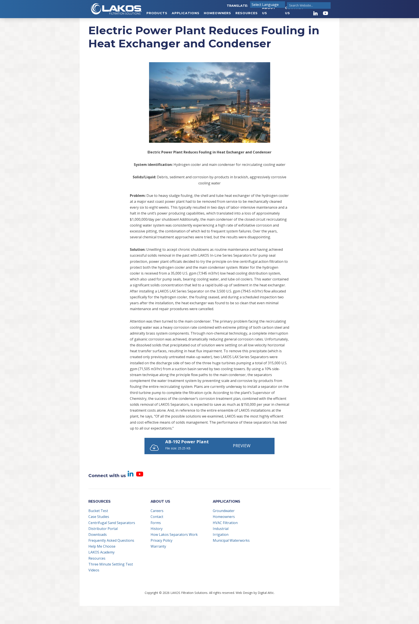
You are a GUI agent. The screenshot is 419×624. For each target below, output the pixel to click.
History (157, 528)
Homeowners (217, 13)
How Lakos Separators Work (174, 534)
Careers (157, 510)
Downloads (97, 534)
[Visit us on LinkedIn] (316, 13)
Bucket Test (98, 510)
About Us (269, 10)
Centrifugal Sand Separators (111, 522)
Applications (185, 13)
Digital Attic (266, 593)
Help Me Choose (101, 546)
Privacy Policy (161, 540)
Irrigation (220, 534)
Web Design (244, 593)
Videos (93, 570)
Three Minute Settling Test (110, 564)
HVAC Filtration (225, 522)
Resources (246, 13)
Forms (156, 522)
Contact (157, 516)
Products (156, 13)
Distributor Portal (103, 528)
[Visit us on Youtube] (326, 13)
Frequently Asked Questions (111, 540)
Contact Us (294, 10)
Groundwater (224, 510)
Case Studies (98, 516)
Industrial (220, 528)
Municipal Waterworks (231, 540)
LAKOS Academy (101, 552)
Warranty (158, 546)
